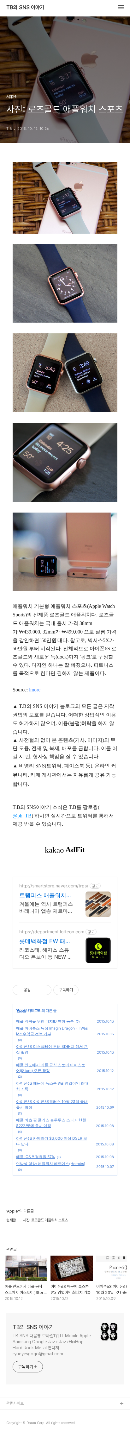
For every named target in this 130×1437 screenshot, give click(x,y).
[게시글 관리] (44, 990)
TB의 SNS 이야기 (25, 7)
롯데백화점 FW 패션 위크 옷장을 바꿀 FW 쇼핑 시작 (46, 941)
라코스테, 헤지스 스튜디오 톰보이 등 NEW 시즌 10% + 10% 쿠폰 (46, 953)
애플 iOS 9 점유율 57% (35, 1156)
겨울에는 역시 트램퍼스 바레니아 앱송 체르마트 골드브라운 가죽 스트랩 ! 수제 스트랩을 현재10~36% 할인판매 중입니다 (46, 907)
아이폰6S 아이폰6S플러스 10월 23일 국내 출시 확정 (52, 1104)
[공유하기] (36, 990)
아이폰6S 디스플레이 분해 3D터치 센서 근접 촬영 (52, 1049)
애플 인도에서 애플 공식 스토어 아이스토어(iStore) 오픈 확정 (50, 1067)
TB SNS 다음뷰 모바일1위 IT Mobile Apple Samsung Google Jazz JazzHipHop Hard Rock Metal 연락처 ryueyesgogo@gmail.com (52, 1344)
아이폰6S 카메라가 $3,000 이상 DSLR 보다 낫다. (51, 1141)
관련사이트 (15, 1403)
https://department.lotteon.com (51, 931)
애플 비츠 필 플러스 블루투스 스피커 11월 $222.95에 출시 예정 (51, 1123)
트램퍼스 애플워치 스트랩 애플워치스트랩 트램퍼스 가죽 (45, 895)
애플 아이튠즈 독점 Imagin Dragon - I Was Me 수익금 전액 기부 (52, 1031)
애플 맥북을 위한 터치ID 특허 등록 (45, 1021)
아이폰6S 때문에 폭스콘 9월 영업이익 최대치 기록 (52, 1086)
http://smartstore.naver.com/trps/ (53, 885)
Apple (21, 1010)
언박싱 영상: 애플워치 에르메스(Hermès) (50, 1163)
